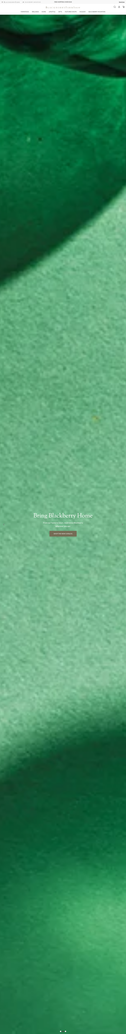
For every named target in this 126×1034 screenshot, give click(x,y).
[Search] (115, 7)
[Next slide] (122, 524)
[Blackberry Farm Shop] (10, 2)
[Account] (119, 7)
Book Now (122, 2)
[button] (25, 12)
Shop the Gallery (63, 534)
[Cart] (124, 7)
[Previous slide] (3, 524)
